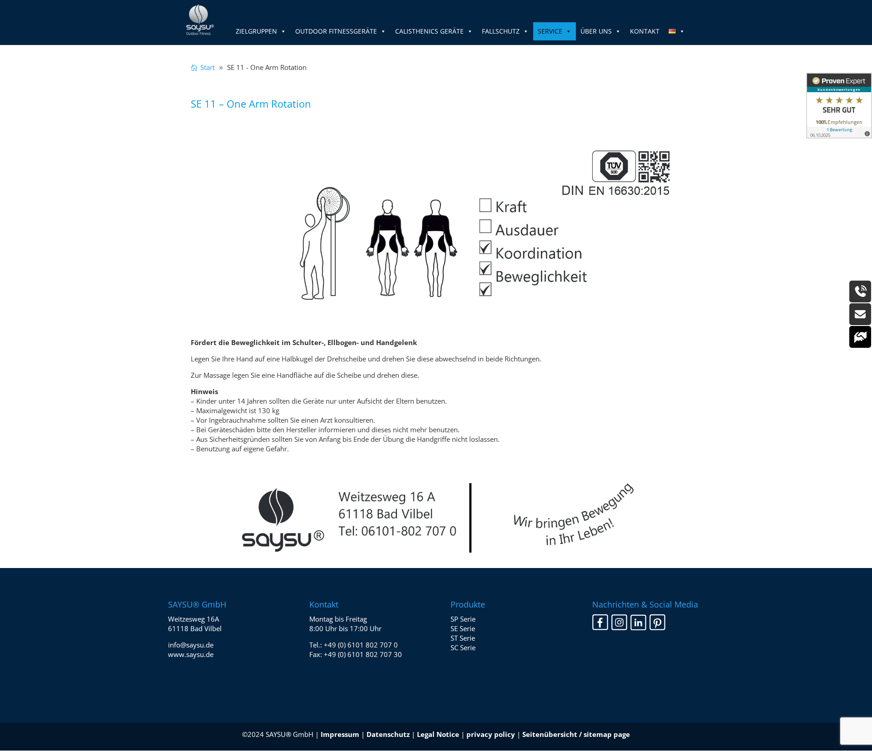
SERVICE (550, 31)
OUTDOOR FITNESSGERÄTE (336, 31)
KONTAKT (644, 31)
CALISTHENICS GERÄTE (429, 31)
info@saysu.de (190, 644)
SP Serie (463, 618)
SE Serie (463, 628)
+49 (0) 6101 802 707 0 (361, 644)
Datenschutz (388, 734)
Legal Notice (438, 734)
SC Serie (463, 647)
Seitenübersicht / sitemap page (576, 734)
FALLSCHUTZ (501, 31)
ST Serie (463, 637)
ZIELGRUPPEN (256, 31)
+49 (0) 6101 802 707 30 (363, 654)
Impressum (340, 734)
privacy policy (490, 734)
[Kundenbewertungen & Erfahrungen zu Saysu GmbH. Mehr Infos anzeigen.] (839, 105)
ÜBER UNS (596, 31)
